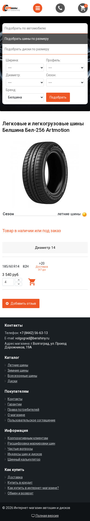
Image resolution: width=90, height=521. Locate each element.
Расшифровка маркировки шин (31, 443)
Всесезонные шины (22, 376)
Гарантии (15, 404)
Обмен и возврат (20, 493)
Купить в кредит (20, 482)
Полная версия (47, 516)
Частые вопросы (20, 449)
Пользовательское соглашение (31, 420)
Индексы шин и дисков (25, 454)
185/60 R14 (10, 266)
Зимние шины (18, 370)
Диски (12, 381)
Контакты (15, 399)
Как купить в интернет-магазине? (33, 488)
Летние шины (18, 365)
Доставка (15, 477)
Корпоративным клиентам (28, 438)
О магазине (16, 415)
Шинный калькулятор (24, 459)
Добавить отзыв (22, 303)
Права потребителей (23, 409)
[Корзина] (83, 8)
